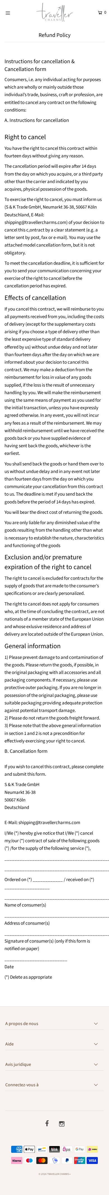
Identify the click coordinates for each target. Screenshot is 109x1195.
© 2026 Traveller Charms (54, 1174)
